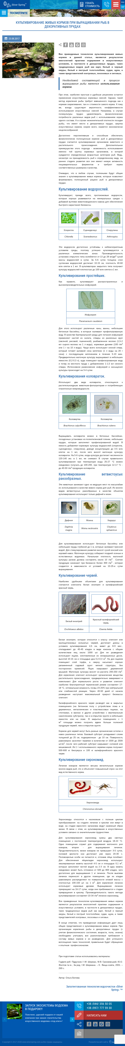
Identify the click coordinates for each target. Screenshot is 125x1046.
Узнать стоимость (92, 4)
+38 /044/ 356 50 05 (99, 1004)
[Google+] (65, 45)
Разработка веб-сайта (99, 1042)
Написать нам (96, 1015)
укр (122, 7)
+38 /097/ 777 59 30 (99, 1008)
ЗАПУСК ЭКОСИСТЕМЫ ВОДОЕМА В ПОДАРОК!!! (46, 1007)
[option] (38, 1013)
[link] (106, 4)
